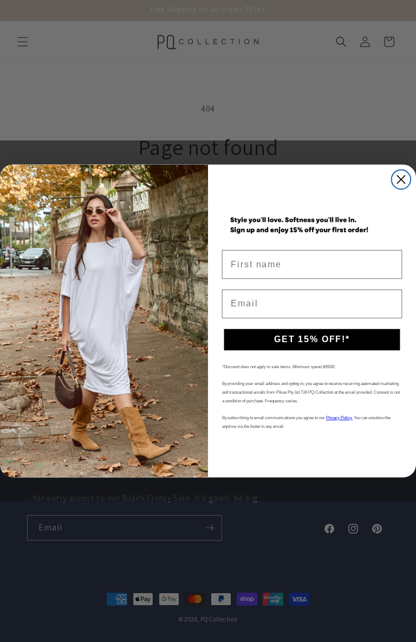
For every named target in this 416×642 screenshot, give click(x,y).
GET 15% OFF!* (312, 339)
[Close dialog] (401, 179)
